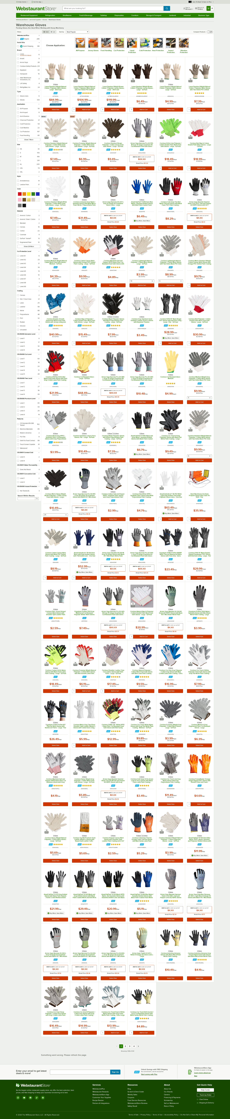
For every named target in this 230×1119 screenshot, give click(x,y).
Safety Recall (132, 1106)
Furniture (135, 15)
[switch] (210, 32)
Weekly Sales (132, 1095)
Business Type (203, 15)
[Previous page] (117, 1046)
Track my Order (205, 1095)
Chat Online (203, 1099)
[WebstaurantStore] (46, 1085)
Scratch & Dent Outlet (136, 1092)
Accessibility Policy (171, 1115)
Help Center (22, 2)
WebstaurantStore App (100, 1095)
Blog (129, 1089)
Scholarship (168, 1100)
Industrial (187, 15)
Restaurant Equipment (29, 15)
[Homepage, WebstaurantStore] (36, 8)
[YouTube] (24, 1098)
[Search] (37, 498)
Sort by (61, 32)
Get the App (37, 2)
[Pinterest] (43, 1098)
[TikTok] (37, 1098)
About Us (167, 1089)
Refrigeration (50, 15)
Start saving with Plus (149, 1074)
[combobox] (113, 8)
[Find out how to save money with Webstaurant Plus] (55, 93)
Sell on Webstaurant (171, 1103)
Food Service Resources (137, 1100)
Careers (167, 1095)
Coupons (131, 1097)
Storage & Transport (153, 15)
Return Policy (169, 1106)
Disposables (119, 15)
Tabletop (103, 15)
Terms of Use (157, 1115)
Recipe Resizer (98, 1100)
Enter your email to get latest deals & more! (31, 1072)
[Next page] (138, 1046)
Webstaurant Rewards (100, 1092)
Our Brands (168, 1092)
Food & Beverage (85, 15)
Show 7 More (28, 140)
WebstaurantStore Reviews (137, 1103)
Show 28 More (29, 246)
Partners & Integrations (100, 1103)
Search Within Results (26, 496)
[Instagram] (18, 1098)
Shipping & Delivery (206, 1103)
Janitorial (172, 15)
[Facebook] (30, 1098)
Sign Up (115, 1072)
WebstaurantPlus (98, 1089)
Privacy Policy (146, 1115)
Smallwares (67, 15)
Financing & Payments (172, 1097)
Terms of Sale (133, 1115)
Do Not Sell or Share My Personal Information (197, 1115)
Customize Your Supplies (101, 1097)
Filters (19, 32)
